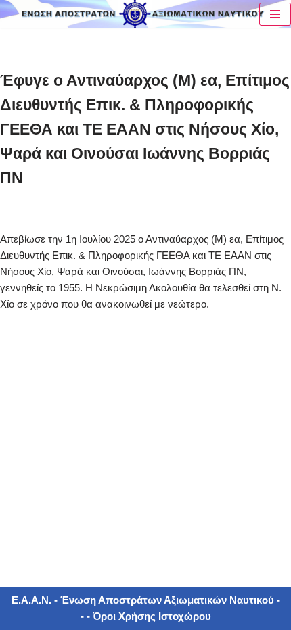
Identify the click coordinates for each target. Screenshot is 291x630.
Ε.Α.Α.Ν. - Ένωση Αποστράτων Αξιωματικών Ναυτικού (143, 600)
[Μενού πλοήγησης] (275, 14)
